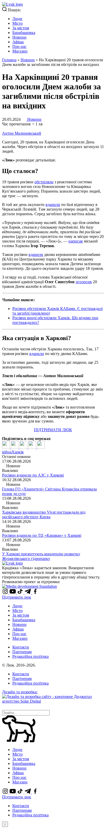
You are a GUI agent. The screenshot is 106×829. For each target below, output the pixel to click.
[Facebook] (6, 447)
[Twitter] (15, 447)
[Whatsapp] (41, 447)
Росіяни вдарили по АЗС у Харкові (33, 475)
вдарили (53, 204)
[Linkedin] (24, 447)
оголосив (84, 282)
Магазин (20, 51)
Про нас (19, 46)
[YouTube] (13, 592)
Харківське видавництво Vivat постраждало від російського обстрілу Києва (43, 514)
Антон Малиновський (21, 133)
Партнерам (22, 652)
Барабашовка (23, 32)
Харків (18, 452)
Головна (9, 60)
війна (7, 452)
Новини (19, 37)
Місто (17, 23)
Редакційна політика (30, 656)
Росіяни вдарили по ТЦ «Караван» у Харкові (41, 535)
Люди (17, 18)
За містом (20, 28)
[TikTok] (20, 592)
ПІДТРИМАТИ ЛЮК (53, 430)
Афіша (18, 42)
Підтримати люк (16, 597)
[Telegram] (32, 447)
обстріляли (44, 182)
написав (75, 241)
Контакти (20, 647)
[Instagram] (6, 592)
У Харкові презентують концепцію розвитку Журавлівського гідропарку (41, 556)
